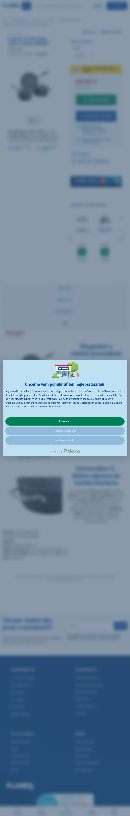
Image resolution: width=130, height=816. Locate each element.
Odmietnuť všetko (65, 440)
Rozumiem (65, 421)
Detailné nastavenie (65, 431)
